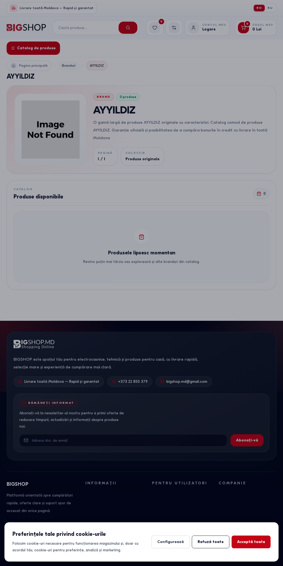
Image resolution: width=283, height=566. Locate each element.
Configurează (170, 541)
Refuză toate (211, 541)
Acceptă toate (251, 541)
